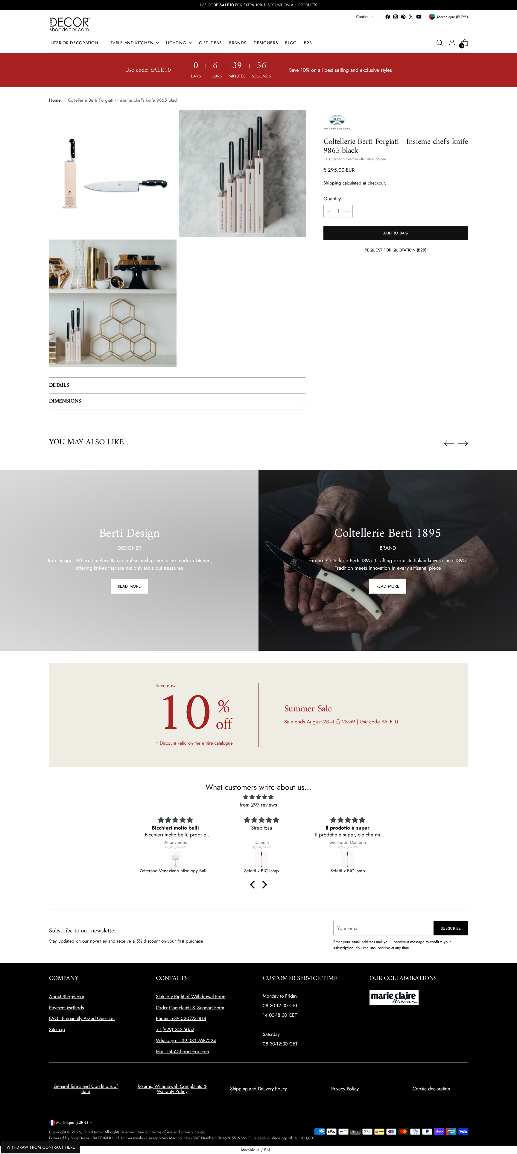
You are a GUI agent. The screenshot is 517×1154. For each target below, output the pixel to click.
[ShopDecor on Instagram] (395, 16)
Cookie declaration (431, 1088)
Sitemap (57, 1029)
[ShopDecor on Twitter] (411, 16)
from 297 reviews (258, 804)
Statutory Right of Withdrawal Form (190, 996)
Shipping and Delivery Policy (258, 1088)
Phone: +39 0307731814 (181, 1018)
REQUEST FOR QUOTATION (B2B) (395, 250)
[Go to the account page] (452, 43)
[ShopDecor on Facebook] (387, 16)
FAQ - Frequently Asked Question (82, 1018)
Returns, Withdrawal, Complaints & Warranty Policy (172, 1089)
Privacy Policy (345, 1088)
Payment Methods (66, 1007)
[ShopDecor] (70, 24)
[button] (254, 884)
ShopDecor (92, 1132)
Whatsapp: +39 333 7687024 (186, 1040)
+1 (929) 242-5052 (175, 1029)
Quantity (332, 198)
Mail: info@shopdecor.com (182, 1051)
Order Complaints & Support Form (190, 1007)
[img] (258, 797)
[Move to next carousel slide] (463, 443)
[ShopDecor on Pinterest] (403, 16)
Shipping (332, 183)
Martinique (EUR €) (72, 1122)
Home (55, 100)
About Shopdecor (66, 996)
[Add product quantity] (347, 211)
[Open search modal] (439, 43)
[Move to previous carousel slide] (449, 443)
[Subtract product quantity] (329, 211)
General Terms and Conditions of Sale (86, 1089)
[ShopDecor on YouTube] (419, 16)
